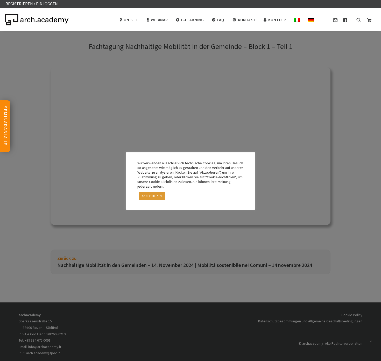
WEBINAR (159, 19)
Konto (275, 19)
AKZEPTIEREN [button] (152, 196)
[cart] (368, 19)
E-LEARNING (192, 19)
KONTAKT (247, 19)
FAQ (220, 19)
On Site (131, 19)
